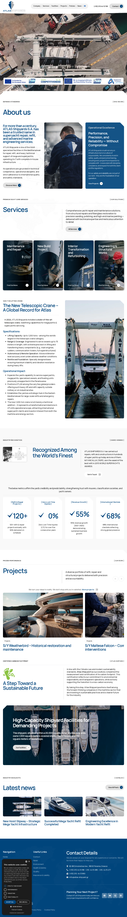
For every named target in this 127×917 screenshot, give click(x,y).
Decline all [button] (23, 902)
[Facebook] (104, 895)
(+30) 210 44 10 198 (101, 6)
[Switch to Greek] (85, 6)
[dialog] (17, 887)
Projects (7, 641)
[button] (115, 578)
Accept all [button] (10, 902)
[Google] (115, 895)
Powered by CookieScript (17, 913)
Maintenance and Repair (15, 247)
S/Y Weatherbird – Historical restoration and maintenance (37, 647)
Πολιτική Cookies (17, 910)
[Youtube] (109, 895)
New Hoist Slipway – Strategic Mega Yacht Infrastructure (21, 822)
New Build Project (44, 247)
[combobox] (26, 862)
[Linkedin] (120, 895)
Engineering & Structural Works (108, 249)
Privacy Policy (8, 881)
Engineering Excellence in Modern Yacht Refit (102, 822)
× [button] (29, 861)
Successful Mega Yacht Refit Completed (62, 822)
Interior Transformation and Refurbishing (78, 251)
